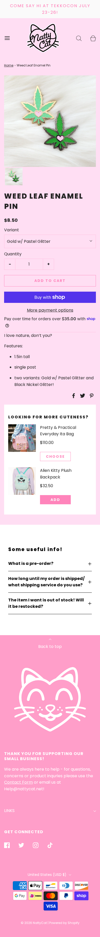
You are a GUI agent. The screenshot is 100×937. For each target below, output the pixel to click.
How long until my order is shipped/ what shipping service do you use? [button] (46, 582)
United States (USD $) (47, 874)
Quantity (13, 254)
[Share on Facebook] (73, 395)
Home (8, 65)
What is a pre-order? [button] (30, 563)
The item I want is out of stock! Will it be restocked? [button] (46, 603)
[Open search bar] (79, 38)
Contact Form (18, 782)
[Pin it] (91, 395)
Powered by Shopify (64, 923)
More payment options (50, 310)
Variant (11, 230)
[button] (13, 176)
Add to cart (50, 280)
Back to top (50, 646)
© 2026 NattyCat (34, 923)
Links (9, 811)
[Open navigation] (7, 38)
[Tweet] (82, 395)
